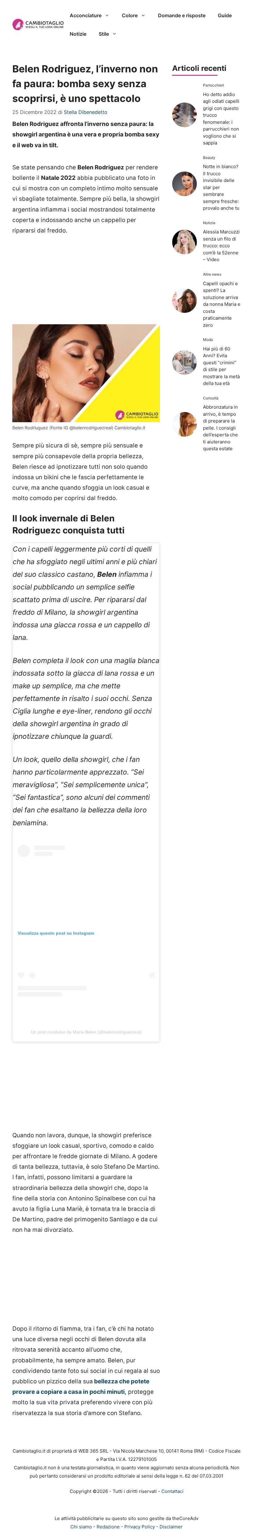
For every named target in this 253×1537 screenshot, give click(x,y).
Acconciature (86, 15)
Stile (104, 34)
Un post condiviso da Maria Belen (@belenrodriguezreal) (86, 1031)
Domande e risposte (181, 15)
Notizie (78, 34)
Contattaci (172, 1491)
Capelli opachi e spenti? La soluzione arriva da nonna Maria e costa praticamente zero (221, 304)
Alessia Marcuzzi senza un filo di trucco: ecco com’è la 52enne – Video (221, 245)
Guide (225, 15)
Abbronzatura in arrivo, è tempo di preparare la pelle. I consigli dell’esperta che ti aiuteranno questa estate (220, 427)
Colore (130, 15)
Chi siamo (81, 1527)
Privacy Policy (139, 1527)
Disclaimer (171, 1527)
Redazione (108, 1527)
